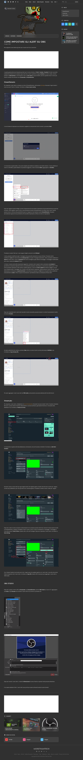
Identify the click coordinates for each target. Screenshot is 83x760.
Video (49, 754)
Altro (55, 2)
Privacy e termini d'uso (64, 754)
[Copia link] (76, 24)
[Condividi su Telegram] (73, 24)
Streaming (19, 35)
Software (13, 35)
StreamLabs (65, 13)
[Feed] (18, 2)
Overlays (43, 85)
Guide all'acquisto (40, 2)
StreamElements (66, 11)
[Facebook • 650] (8, 2)
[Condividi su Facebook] (62, 24)
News (30, 2)
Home (26, 2)
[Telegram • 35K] (15, 2)
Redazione (44, 754)
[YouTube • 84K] (13, 2)
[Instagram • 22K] (10, 2)
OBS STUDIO (65, 15)
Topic (52, 2)
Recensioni (47, 2)
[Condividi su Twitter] (66, 24)
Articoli (34, 2)
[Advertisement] (31, 59)
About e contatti (54, 754)
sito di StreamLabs (28, 404)
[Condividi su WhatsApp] (69, 24)
